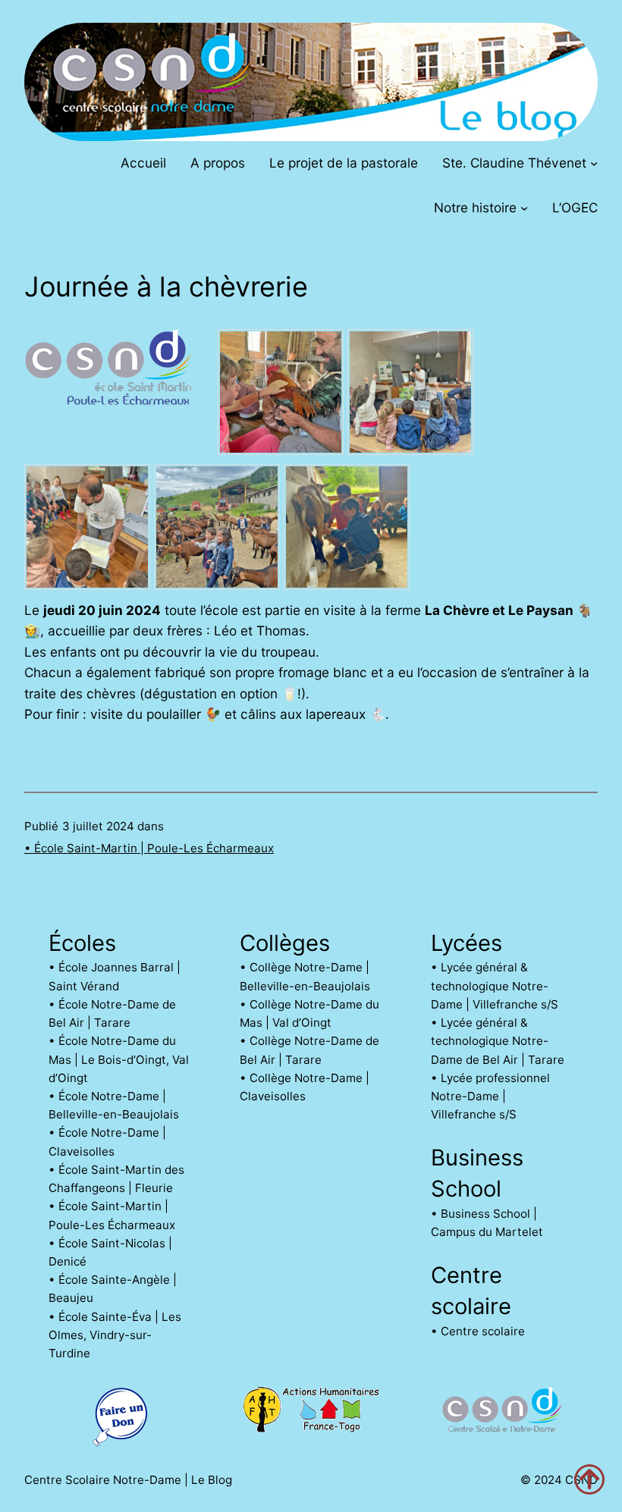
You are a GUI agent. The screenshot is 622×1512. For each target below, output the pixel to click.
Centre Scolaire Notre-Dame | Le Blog (128, 1480)
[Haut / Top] (589, 1479)
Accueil (143, 163)
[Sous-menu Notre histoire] (524, 208)
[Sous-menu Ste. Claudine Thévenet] (594, 162)
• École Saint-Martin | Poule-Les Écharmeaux (149, 848)
